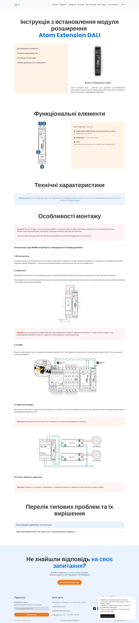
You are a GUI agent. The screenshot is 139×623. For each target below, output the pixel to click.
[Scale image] (98, 61)
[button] (69, 524)
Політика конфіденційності (69, 620)
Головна (55, 4)
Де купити (81, 4)
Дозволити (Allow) (107, 616)
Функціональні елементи (27, 48)
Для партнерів (91, 4)
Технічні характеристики (27, 53)
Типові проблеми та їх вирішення (31, 62)
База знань (101, 4)
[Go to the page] (16, 4)
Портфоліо (72, 4)
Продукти (62, 4)
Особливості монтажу (26, 58)
